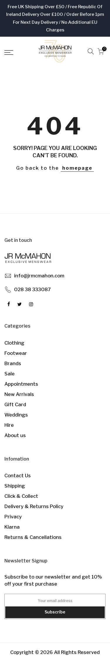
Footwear (15, 353)
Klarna (12, 527)
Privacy (13, 517)
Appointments (21, 384)
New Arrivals (19, 394)
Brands (12, 363)
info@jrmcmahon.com (39, 276)
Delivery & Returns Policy (33, 506)
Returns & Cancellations (33, 537)
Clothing (14, 343)
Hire (9, 425)
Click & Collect (21, 496)
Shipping (14, 486)
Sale (9, 374)
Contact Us (17, 475)
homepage (77, 168)
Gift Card (15, 404)
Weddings (16, 415)
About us (15, 435)
